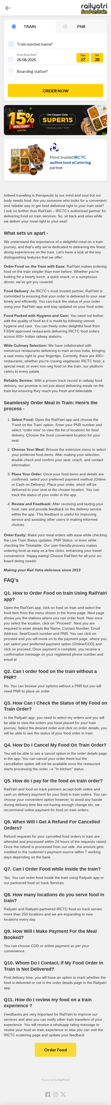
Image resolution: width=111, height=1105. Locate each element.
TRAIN (29, 26)
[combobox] (55, 43)
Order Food (55, 1049)
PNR (81, 26)
